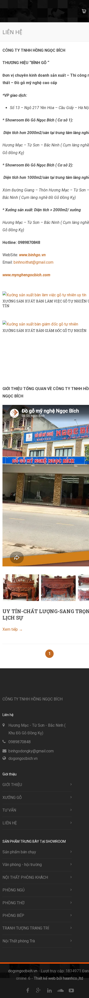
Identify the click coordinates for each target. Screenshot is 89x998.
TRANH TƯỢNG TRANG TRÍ (25, 928)
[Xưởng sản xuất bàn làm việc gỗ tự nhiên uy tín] (44, 295)
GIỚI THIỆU (12, 784)
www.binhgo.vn (32, 255)
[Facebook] (28, 991)
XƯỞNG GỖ (12, 797)
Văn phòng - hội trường (22, 864)
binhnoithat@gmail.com (33, 262)
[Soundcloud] (60, 991)
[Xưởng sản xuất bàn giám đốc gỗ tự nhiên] (40, 324)
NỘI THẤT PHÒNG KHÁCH (25, 877)
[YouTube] (71, 991)
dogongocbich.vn (23, 758)
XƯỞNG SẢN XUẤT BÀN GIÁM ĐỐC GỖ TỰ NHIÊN (44, 330)
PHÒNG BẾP (13, 915)
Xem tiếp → (12, 629)
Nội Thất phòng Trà (18, 941)
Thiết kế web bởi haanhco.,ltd (58, 978)
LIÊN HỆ (9, 823)
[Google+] (39, 991)
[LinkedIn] (49, 991)
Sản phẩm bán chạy (19, 852)
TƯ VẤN (9, 810)
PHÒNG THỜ (13, 903)
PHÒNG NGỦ (13, 890)
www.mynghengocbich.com (26, 275)
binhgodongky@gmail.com (31, 751)
